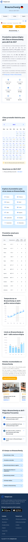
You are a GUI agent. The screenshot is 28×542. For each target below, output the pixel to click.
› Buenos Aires (5, 519)
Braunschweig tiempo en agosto (11, 465)
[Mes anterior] (4, 125)
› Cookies (17, 525)
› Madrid (3, 527)
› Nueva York (4, 530)
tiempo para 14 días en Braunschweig (12, 74)
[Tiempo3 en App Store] (17, 510)
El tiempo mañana (8, 480)
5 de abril (19, 171)
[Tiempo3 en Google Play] (6, 510)
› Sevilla (3, 533)
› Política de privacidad (20, 522)
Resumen (5, 16)
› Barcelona (4, 522)
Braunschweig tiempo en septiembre (9, 470)
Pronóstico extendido (9, 460)
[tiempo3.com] (6, 2)
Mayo (20, 26)
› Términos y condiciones (20, 519)
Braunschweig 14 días (9, 455)
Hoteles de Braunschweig (9, 378)
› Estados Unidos (5, 525)
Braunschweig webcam (9, 475)
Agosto (23, 16)
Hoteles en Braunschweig (10, 485)
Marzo (8, 26)
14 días (14, 16)
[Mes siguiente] (23, 125)
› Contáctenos (18, 527)
